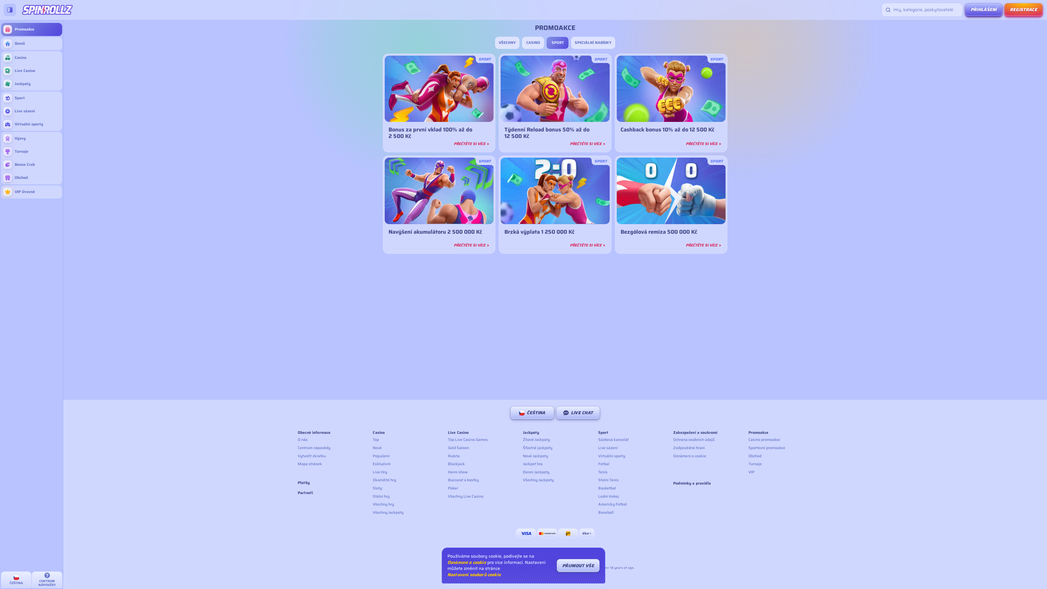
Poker (453, 488)
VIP (751, 472)
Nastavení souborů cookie (474, 574)
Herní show (458, 472)
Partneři (305, 493)
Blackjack (456, 464)
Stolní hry (381, 496)
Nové (377, 448)
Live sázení (608, 448)
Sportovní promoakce (766, 448)
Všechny (507, 43)
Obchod (755, 456)
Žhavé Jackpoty (536, 440)
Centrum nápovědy (314, 448)
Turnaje (755, 464)
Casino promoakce (764, 440)
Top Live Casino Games (468, 440)
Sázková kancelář (613, 440)
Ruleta (454, 456)
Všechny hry (383, 504)
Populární (381, 456)
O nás (303, 440)
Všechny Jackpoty (388, 512)
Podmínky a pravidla (692, 483)
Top (376, 440)
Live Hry (380, 472)
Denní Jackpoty (536, 472)
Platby (304, 482)
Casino (533, 43)
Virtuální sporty (611, 456)
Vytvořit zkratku (312, 456)
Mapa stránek (310, 464)
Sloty (377, 488)
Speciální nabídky (593, 43)
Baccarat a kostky (463, 480)
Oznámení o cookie (689, 456)
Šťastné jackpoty (537, 448)
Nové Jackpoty (535, 456)
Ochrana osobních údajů (694, 440)
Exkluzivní (382, 464)
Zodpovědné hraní (689, 448)
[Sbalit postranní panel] (9, 9)
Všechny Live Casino (465, 496)
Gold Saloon (458, 448)
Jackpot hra (533, 464)
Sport (558, 43)
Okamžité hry (384, 480)
